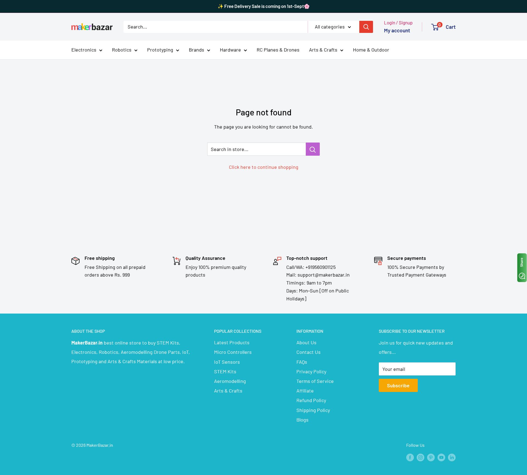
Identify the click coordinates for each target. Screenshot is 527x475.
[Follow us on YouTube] (441, 457)
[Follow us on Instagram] (420, 457)
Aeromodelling (230, 381)
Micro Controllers (233, 352)
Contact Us (308, 352)
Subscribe (398, 385)
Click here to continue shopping (263, 167)
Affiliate (305, 391)
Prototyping (160, 50)
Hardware (230, 50)
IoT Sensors (227, 362)
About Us (306, 342)
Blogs (302, 420)
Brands (196, 50)
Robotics (121, 50)
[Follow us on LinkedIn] (452, 457)
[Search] (366, 27)
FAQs (301, 362)
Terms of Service (315, 381)
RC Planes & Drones (278, 50)
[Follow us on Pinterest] (431, 457)
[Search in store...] (313, 149)
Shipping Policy (313, 410)
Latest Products (232, 342)
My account (397, 30)
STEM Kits (225, 371)
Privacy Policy (311, 371)
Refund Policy (311, 400)
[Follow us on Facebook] (410, 457)
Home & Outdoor (371, 50)
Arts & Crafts (323, 50)
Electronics (83, 50)
